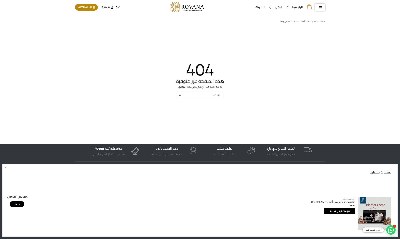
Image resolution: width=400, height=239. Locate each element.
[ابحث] (180, 95)
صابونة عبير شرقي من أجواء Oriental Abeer (333, 201)
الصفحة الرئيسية (318, 21)
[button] (320, 7)
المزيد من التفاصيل (18, 197)
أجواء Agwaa (349, 199)
